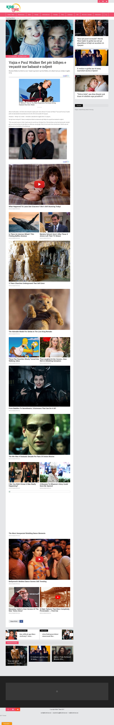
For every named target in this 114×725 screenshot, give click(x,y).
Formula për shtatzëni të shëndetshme (24, 18)
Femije (78, 76)
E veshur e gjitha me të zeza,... (39, 658)
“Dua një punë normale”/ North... (15, 662)
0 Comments (14, 56)
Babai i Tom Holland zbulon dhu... (62, 658)
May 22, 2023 (23, 56)
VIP (8, 20)
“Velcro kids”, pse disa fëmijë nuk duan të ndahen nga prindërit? (91, 95)
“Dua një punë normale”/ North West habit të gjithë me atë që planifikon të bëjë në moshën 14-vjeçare (90, 42)
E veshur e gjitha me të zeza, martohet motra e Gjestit (89, 69)
